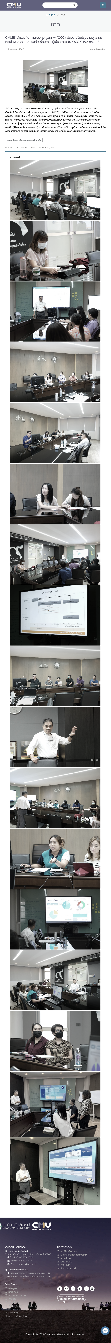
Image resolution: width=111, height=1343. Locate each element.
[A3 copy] (55, 311)
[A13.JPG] (55, 980)
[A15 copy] (55, 1104)
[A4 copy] (55, 372)
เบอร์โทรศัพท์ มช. (68, 1251)
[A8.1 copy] (55, 615)
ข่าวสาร (12, 1299)
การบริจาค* (66, 1258)
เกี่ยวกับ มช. (14, 1302)
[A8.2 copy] (55, 676)
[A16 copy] (55, 1171)
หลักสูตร (12, 1288)
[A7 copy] (55, 554)
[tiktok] (79, 1288)
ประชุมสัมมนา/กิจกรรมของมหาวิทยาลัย (24, 140)
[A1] (55, 190)
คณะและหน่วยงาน (17, 1295)
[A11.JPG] (55, 859)
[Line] (92, 1288)
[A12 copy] (55, 919)
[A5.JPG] (55, 433)
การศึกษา (13, 1292)
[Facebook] (59, 1288)
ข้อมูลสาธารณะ (15, 1305)
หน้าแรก (50, 15)
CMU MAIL (66, 1261)
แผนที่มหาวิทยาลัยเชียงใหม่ (73, 1255)
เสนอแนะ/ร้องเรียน (17, 1316)
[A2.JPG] (55, 251)
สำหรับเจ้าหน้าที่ (68, 1268)
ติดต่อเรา (13, 1309)
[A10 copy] (55, 798)
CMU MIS (65, 1265)
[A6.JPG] (55, 494)
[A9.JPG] (55, 737)
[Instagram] (86, 1288)
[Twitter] (73, 1288)
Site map (13, 1312)
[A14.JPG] (55, 1041)
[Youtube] (66, 1288)
